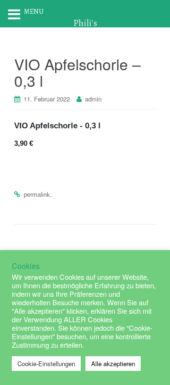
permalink (37, 194)
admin (93, 98)
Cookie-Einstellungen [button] (46, 363)
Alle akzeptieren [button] (113, 363)
